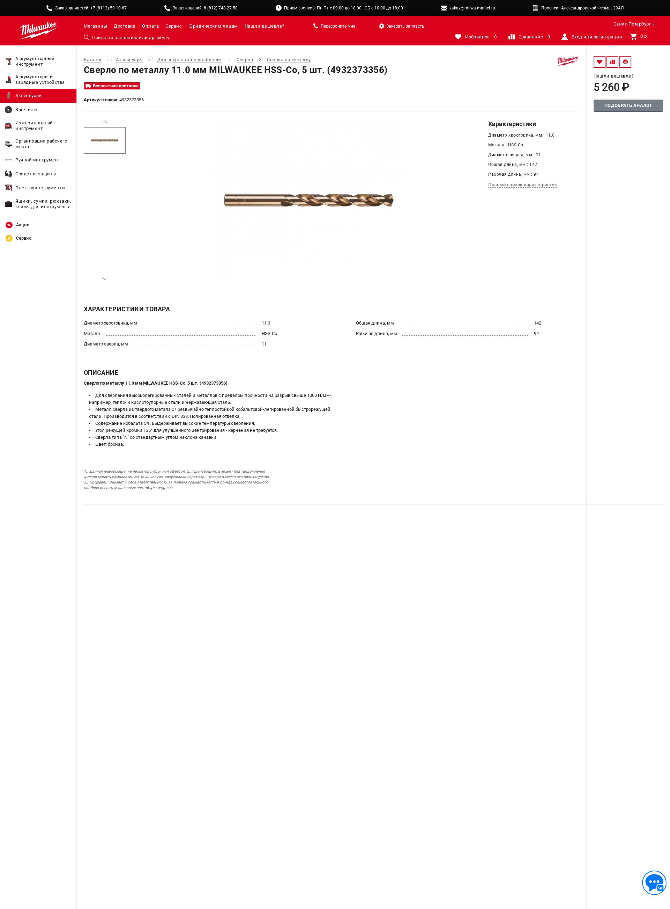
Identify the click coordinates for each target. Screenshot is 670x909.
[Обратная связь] (654, 883)
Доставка (124, 26)
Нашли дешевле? (264, 26)
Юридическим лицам (213, 26)
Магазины (95, 26)
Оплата (150, 26)
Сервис (173, 26)
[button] (105, 122)
